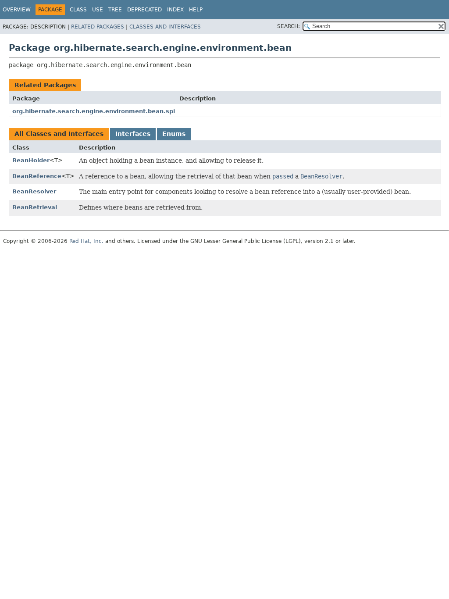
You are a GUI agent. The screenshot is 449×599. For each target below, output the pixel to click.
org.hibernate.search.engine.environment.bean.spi (93, 111)
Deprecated (144, 10)
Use (97, 10)
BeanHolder (31, 160)
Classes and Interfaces (165, 27)
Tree (115, 10)
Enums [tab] (173, 133)
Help (196, 10)
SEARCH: (288, 26)
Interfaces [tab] (132, 133)
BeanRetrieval (34, 207)
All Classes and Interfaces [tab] (58, 133)
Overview (17, 10)
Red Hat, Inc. (86, 241)
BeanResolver (34, 191)
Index (175, 10)
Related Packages (97, 27)
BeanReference (36, 176)
